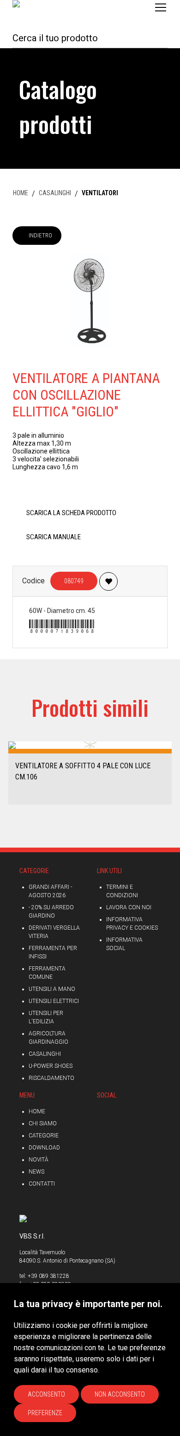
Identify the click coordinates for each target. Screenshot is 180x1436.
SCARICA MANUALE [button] (53, 537)
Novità (38, 1159)
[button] (10, 772)
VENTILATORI (100, 193)
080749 (74, 581)
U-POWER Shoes (50, 1066)
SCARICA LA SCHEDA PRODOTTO (71, 513)
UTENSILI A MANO (52, 989)
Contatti (42, 1184)
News (36, 1171)
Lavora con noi (128, 907)
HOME (20, 193)
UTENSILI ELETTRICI (54, 1001)
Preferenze (45, 1413)
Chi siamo (43, 1123)
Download (44, 1147)
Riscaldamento (51, 1078)
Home (37, 1111)
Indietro (40, 235)
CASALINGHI (55, 193)
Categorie (44, 1135)
